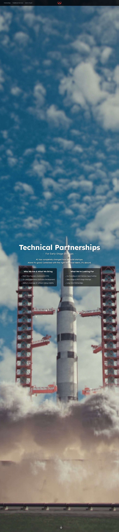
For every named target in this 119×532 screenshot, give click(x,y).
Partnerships (7, 3)
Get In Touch (28, 3)
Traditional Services (18, 3)
